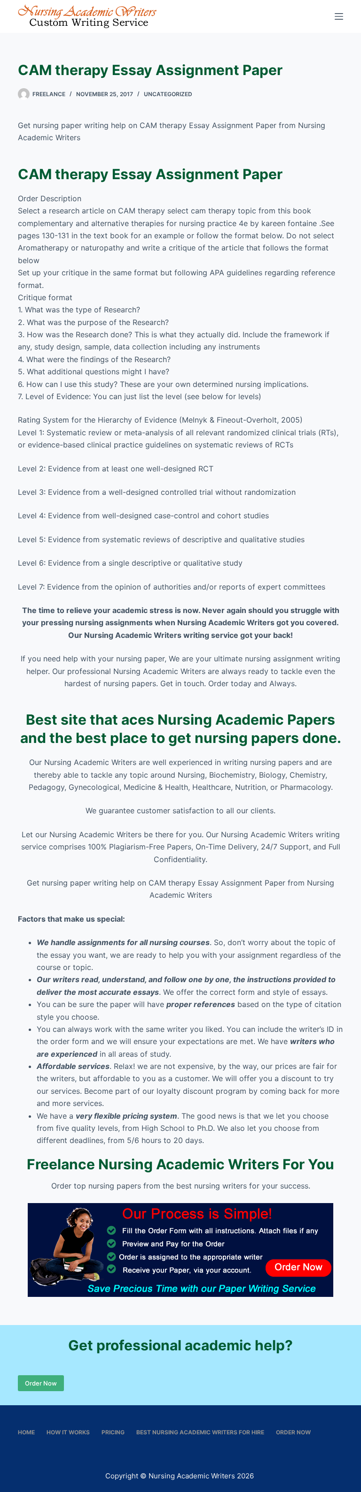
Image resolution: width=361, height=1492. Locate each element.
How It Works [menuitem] (68, 1432)
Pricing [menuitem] (113, 1432)
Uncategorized (168, 94)
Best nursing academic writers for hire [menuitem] (200, 1432)
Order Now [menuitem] (293, 1432)
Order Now (41, 1383)
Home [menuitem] (26, 1432)
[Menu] (339, 16)
